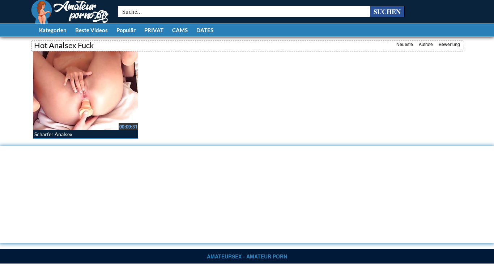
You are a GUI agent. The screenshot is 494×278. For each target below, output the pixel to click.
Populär (126, 30)
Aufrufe (426, 44)
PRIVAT (153, 30)
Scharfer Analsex (53, 134)
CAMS (180, 30)
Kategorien (53, 30)
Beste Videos (91, 30)
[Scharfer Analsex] (85, 90)
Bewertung (449, 44)
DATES (204, 30)
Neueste (404, 44)
